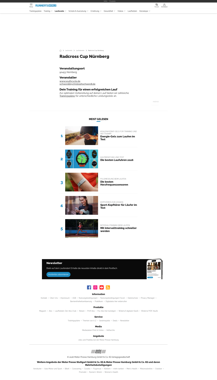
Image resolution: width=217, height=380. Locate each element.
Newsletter (124, 321)
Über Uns (54, 298)
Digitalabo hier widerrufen (116, 301)
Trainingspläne (35, 11)
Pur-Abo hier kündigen (106, 311)
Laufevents (59, 11)
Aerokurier (37, 369)
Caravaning (76, 369)
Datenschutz (133, 298)
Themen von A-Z (89, 321)
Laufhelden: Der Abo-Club (65, 311)
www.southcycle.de (70, 81)
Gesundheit (108, 11)
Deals (115, 321)
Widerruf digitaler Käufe (128, 311)
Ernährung (95, 11)
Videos (120, 11)
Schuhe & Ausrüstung (77, 11)
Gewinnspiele (104, 321)
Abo (50, 311)
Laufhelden (132, 11)
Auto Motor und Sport (53, 369)
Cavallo (87, 369)
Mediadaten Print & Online (93, 330)
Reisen (82, 311)
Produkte (113, 1)
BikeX (67, 369)
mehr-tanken (118, 369)
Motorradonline (146, 369)
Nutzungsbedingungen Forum (112, 298)
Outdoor (158, 369)
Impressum (65, 298)
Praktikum (99, 301)
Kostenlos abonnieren (58, 274)
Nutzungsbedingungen (88, 298)
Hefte (105, 1)
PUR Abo (91, 311)
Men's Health (132, 369)
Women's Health (111, 372)
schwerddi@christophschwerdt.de (77, 84)
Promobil (82, 372)
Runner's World (95, 372)
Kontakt (44, 298)
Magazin (42, 311)
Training (47, 11)
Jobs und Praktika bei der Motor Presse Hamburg (98, 340)
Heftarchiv (110, 330)
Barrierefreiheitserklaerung (81, 301)
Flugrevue (97, 369)
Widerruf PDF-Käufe (149, 311)
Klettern (107, 369)
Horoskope (143, 11)
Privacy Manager (148, 298)
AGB (74, 298)
